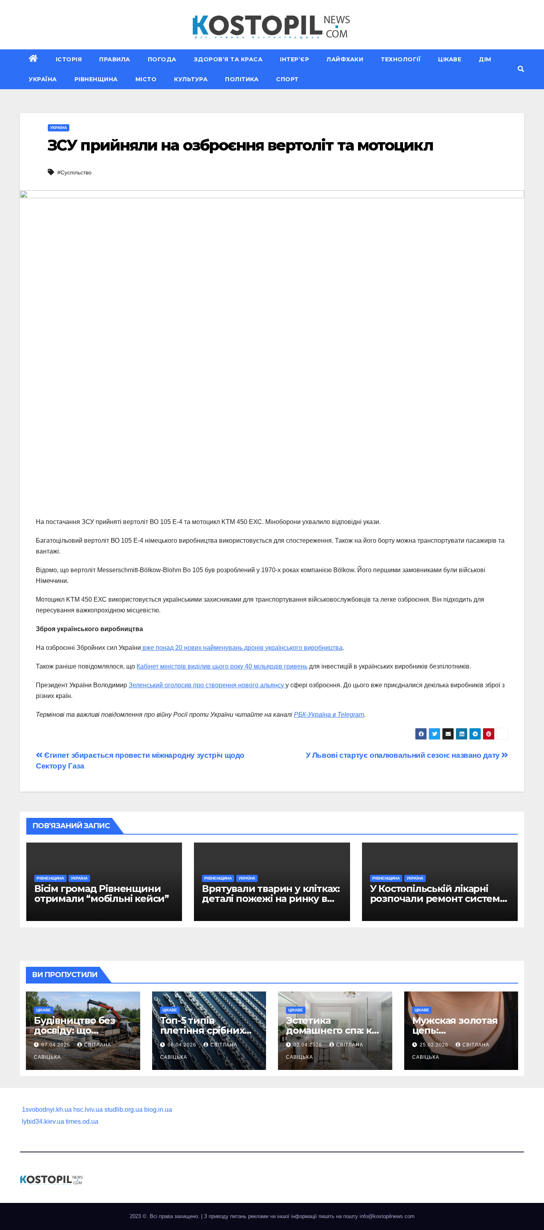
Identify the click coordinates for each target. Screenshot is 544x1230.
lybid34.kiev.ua (43, 1121)
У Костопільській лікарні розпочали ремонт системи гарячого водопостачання (438, 898)
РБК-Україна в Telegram (329, 714)
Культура (190, 79)
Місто (146, 79)
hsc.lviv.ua (88, 1109)
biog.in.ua (158, 1109)
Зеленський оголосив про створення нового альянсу (207, 685)
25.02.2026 (435, 1045)
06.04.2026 (183, 1045)
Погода (162, 59)
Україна (43, 79)
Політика (241, 79)
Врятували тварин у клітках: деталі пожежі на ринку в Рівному (271, 898)
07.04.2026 (56, 1045)
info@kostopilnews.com (387, 1216)
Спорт (287, 79)
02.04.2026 (309, 1045)
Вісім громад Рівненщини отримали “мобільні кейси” (101, 893)
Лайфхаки (345, 59)
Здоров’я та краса (228, 59)
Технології (401, 59)
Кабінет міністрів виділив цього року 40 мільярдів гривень (222, 666)
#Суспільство (74, 172)
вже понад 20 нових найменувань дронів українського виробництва (241, 647)
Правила (114, 59)
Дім (485, 59)
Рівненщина (96, 79)
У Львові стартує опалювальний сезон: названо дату (404, 755)
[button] (521, 69)
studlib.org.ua (123, 1109)
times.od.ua (82, 1121)
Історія (69, 59)
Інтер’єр (294, 59)
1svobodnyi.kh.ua (47, 1109)
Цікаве (449, 59)
